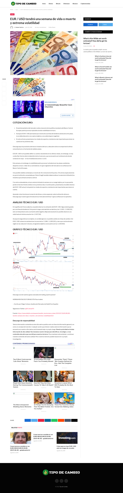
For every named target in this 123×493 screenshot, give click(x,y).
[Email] (4, 103)
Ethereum (66, 3)
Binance (75, 3)
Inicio (44, 3)
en (94, 46)
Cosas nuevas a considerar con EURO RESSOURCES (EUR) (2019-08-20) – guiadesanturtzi (20, 448)
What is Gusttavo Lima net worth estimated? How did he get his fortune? (103, 58)
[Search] (109, 4)
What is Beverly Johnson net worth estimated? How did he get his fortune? (104, 79)
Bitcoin (58, 3)
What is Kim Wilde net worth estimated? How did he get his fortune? (95, 40)
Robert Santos (20, 27)
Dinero (51, 3)
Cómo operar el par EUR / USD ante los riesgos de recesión (66, 447)
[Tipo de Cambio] (24, 3)
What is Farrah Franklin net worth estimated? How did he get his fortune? (103, 68)
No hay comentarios (40, 27)
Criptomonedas (85, 3)
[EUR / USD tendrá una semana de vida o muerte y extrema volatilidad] (44, 53)
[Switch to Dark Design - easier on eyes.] (112, 3)
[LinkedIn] (4, 94)
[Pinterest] (4, 98)
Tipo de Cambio (64, 486)
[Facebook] (4, 84)
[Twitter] (4, 89)
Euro (12, 14)
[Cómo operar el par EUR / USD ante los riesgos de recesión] (67, 438)
